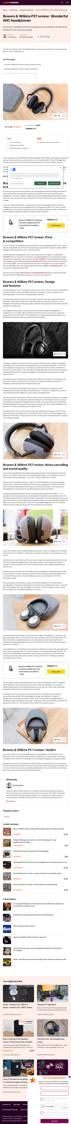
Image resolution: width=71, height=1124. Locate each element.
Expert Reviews (9, 2)
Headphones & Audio (27, 10)
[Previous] (6, 102)
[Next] (64, 102)
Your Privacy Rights (17, 183)
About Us (24, 1110)
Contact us (6, 1104)
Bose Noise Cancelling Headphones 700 (36, 273)
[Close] (61, 168)
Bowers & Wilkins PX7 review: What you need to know (22, 64)
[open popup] (63, 115)
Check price (56, 225)
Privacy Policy (50, 1117)
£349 (14, 263)
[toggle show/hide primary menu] (67, 2)
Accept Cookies (54, 183)
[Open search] (62, 2)
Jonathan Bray (12, 37)
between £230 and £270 (34, 261)
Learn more (18, 51)
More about (10, 801)
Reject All (40, 183)
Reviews (7, 816)
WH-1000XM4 (41, 259)
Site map (16, 1104)
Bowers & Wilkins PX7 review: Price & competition (21, 69)
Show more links (35, 78)
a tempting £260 (56, 266)
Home (5, 10)
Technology (13, 10)
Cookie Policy (18, 178)
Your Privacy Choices (10, 1110)
